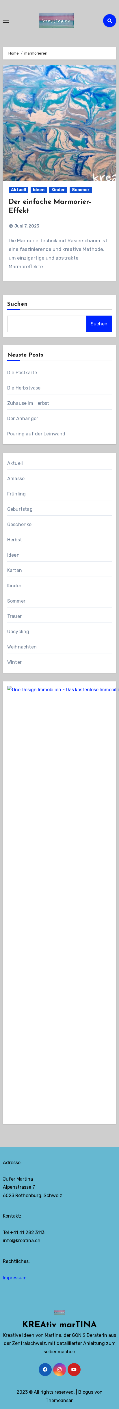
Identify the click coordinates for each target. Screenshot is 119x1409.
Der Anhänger (22, 418)
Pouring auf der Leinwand (36, 434)
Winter (14, 662)
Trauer (14, 616)
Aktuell (18, 189)
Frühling (16, 494)
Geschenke (19, 524)
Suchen (17, 304)
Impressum (15, 1278)
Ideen (38, 189)
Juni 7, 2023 (26, 226)
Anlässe (16, 478)
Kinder (58, 189)
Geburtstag (20, 509)
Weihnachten (22, 647)
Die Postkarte (22, 372)
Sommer (81, 189)
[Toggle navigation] (6, 21)
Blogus (85, 1392)
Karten (14, 570)
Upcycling (18, 631)
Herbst (14, 540)
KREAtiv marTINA (59, 1325)
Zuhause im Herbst (28, 403)
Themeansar (59, 1400)
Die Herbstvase (24, 388)
